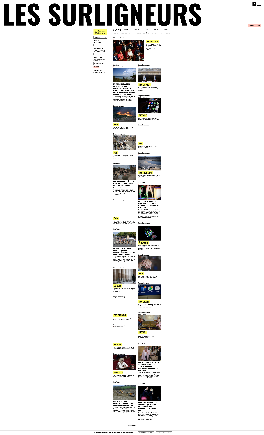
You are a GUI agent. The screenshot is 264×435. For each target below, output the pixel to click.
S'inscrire (96, 66)
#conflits (156, 30)
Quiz (161, 33)
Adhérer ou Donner (254, 25)
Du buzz (117, 285)
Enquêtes (146, 33)
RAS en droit (144, 84)
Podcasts (167, 33)
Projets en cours (98, 44)
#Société (146, 30)
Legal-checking (125, 33)
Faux (116, 218)
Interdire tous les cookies (146, 432)
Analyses (115, 33)
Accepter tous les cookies (164, 432)
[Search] (106, 37)
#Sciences (166, 30)
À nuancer (143, 242)
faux (116, 124)
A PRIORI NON (152, 41)
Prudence (118, 372)
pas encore (144, 301)
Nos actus (154, 33)
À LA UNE (117, 30)
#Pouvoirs (136, 30)
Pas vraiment (120, 315)
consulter (96, 54)
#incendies (126, 30)
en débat (118, 344)
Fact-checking (136, 33)
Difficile (143, 115)
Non (141, 143)
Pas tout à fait (146, 172)
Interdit (142, 332)
